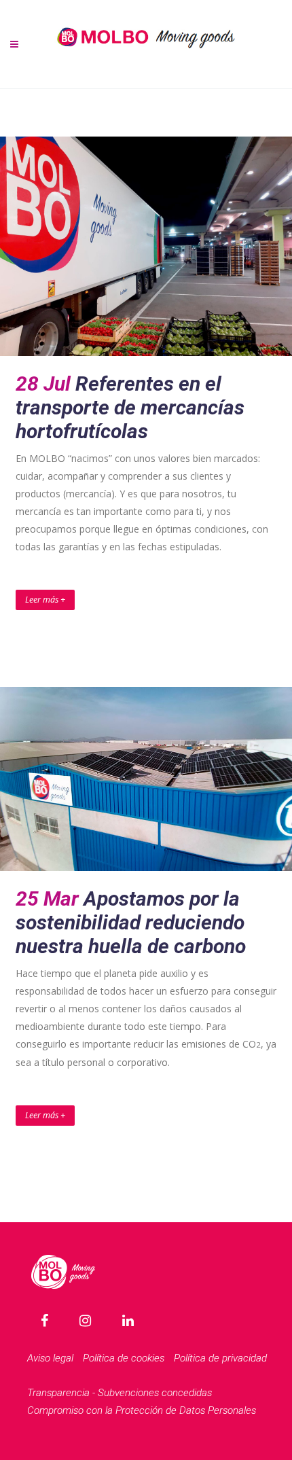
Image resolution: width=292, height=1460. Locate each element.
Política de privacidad (220, 1358)
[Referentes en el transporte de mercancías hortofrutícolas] (146, 246)
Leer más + (45, 599)
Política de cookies (123, 1358)
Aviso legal (50, 1358)
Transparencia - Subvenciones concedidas (119, 1393)
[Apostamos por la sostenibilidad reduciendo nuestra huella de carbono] (146, 779)
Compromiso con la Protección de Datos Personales (141, 1410)
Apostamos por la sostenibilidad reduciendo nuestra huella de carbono (131, 922)
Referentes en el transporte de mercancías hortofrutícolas (130, 407)
